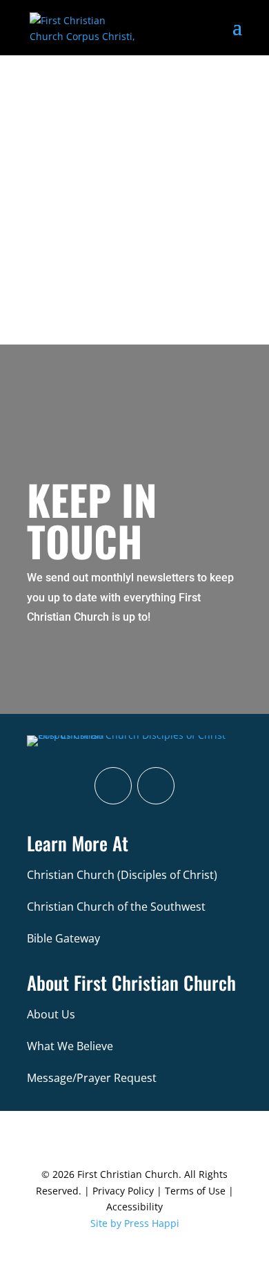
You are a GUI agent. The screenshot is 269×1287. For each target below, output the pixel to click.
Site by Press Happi (134, 1223)
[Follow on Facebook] (113, 785)
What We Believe (70, 1046)
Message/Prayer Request (92, 1077)
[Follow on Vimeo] (156, 785)
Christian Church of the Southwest (116, 906)
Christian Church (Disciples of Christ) (122, 874)
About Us (51, 1014)
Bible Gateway (63, 938)
